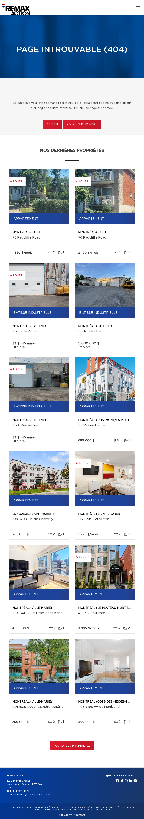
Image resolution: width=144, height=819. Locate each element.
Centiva (79, 815)
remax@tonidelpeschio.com (33, 795)
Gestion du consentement (95, 810)
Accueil (53, 124)
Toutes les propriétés (72, 746)
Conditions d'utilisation (66, 810)
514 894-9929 (21, 791)
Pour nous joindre (82, 124)
